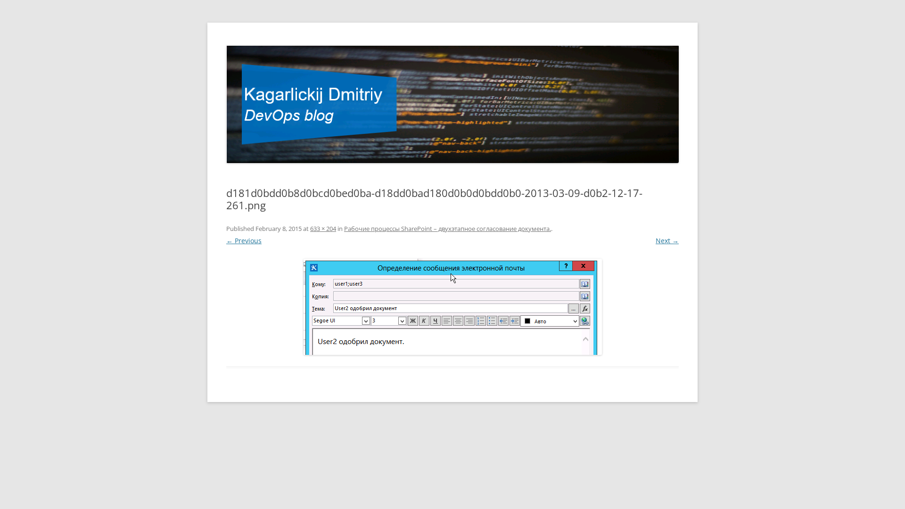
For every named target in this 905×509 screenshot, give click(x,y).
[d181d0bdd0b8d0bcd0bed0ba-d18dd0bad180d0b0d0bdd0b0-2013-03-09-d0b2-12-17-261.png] (452, 307)
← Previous (244, 240)
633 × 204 (323, 228)
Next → (667, 240)
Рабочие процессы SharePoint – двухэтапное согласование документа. (447, 228)
